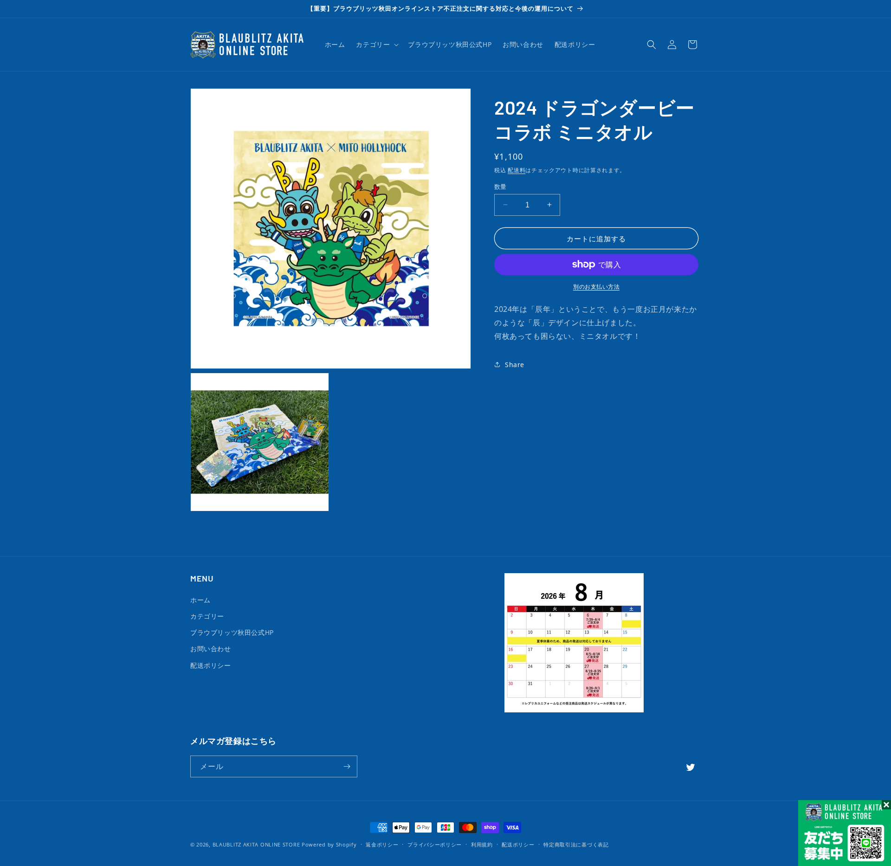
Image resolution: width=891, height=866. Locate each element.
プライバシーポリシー (434, 844)
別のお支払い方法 (596, 287)
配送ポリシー (210, 665)
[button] (376, 44)
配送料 (516, 170)
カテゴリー (207, 616)
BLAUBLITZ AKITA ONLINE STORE (256, 844)
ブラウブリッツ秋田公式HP (232, 632)
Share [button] (514, 364)
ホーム (200, 599)
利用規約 (482, 844)
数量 (500, 186)
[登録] (346, 766)
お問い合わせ (210, 648)
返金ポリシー (382, 844)
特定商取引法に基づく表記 (575, 844)
